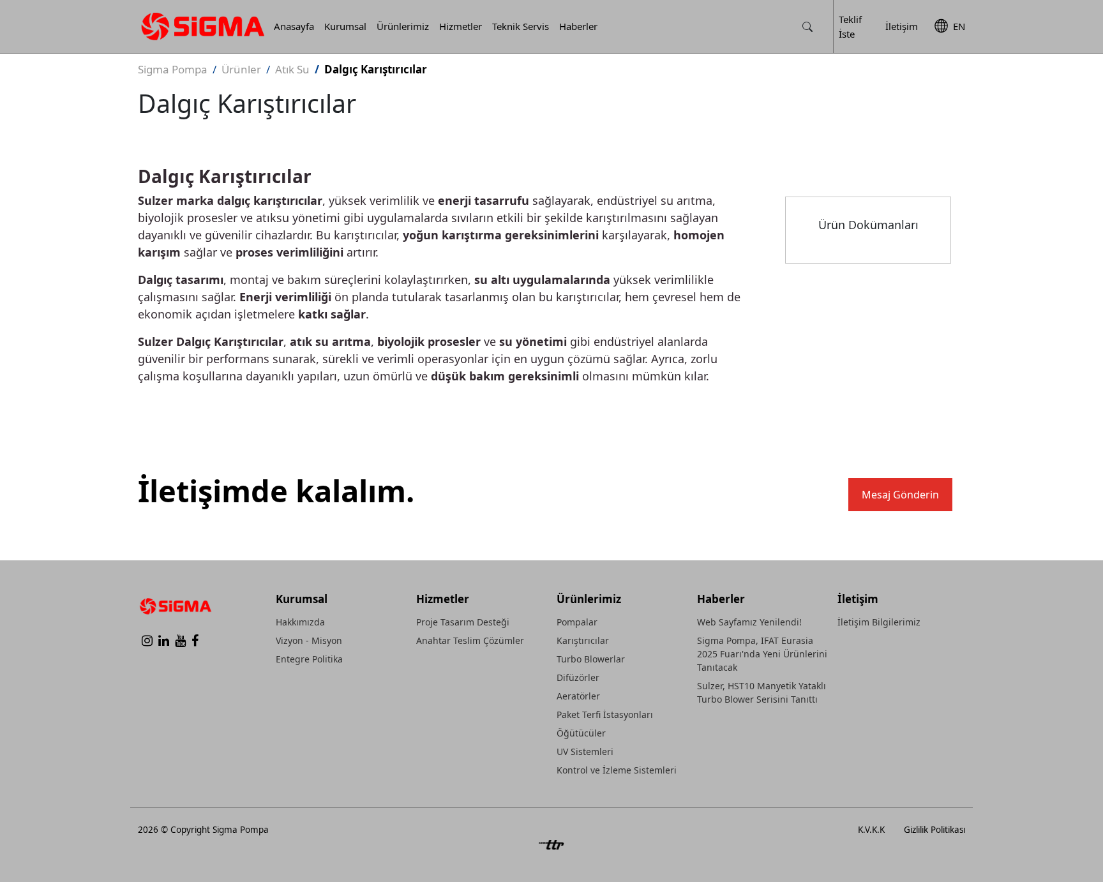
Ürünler (241, 69)
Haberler (578, 26)
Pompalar (577, 622)
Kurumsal (345, 26)
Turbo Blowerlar (591, 659)
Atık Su (292, 69)
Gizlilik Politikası (934, 829)
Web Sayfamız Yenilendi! (749, 622)
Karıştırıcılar (583, 640)
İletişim (901, 26)
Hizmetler (460, 26)
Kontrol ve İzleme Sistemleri (617, 770)
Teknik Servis (520, 26)
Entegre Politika (309, 659)
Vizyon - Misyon (309, 640)
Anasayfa (294, 26)
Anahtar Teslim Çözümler (470, 640)
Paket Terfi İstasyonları (605, 714)
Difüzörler (578, 677)
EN (959, 26)
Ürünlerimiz (403, 26)
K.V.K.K (871, 829)
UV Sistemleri (585, 751)
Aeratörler (578, 696)
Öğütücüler (581, 733)
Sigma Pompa (172, 69)
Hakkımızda (300, 622)
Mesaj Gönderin (900, 495)
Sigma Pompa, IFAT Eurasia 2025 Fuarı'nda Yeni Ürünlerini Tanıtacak (762, 653)
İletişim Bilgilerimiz (878, 622)
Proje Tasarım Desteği (462, 622)
